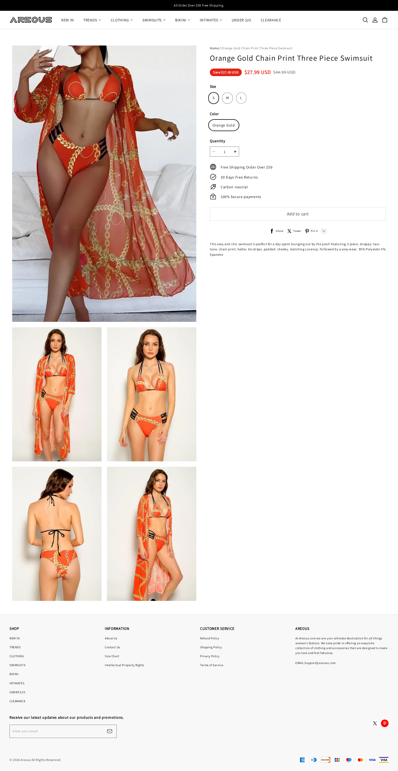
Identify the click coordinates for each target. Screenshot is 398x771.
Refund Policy (209, 638)
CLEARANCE (271, 20)
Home (214, 48)
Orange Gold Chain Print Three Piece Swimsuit (256, 48)
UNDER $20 (241, 20)
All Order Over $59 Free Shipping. (199, 5)
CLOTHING (120, 20)
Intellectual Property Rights (124, 665)
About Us (111, 638)
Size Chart (112, 656)
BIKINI (180, 20)
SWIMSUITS (152, 20)
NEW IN (67, 20)
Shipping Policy (211, 647)
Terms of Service (211, 665)
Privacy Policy (210, 656)
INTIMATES (209, 20)
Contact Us (112, 647)
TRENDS (90, 20)
